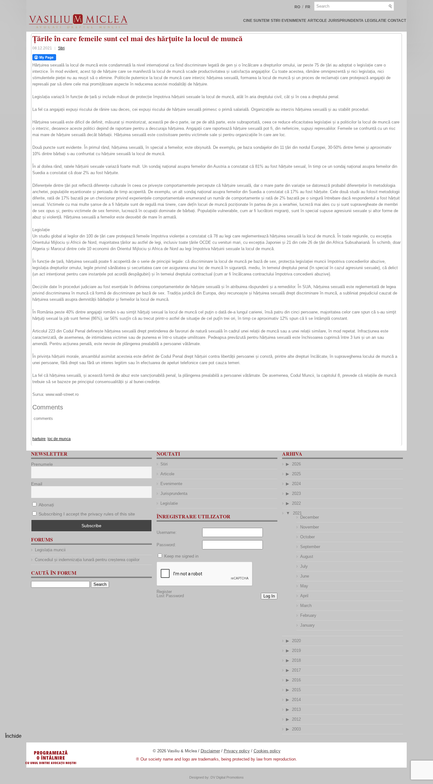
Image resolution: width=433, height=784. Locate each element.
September (310, 546)
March (306, 605)
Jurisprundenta (346, 20)
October (307, 536)
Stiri (275, 20)
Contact (397, 20)
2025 (296, 473)
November (309, 527)
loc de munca (59, 439)
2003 (296, 729)
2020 (296, 640)
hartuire (39, 439)
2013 (296, 709)
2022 (296, 503)
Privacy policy (237, 751)
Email (36, 484)
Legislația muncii (50, 549)
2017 (296, 670)
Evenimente (293, 20)
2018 (296, 660)
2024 (296, 483)
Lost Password (170, 596)
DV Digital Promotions (227, 777)
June (304, 576)
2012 (296, 719)
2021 (297, 513)
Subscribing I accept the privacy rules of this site (87, 513)
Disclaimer (210, 751)
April (304, 595)
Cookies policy (267, 751)
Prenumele (42, 464)
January (307, 625)
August (306, 556)
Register (164, 592)
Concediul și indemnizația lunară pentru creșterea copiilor (87, 559)
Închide (13, 736)
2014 (296, 699)
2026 (296, 464)
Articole (317, 20)
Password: (166, 545)
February (308, 615)
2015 (296, 689)
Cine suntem (256, 20)
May (304, 586)
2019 (296, 650)
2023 (296, 493)
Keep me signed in (181, 556)
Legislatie (375, 20)
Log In (269, 596)
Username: (167, 532)
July (304, 566)
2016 (296, 680)
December (309, 517)
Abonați (45, 504)
